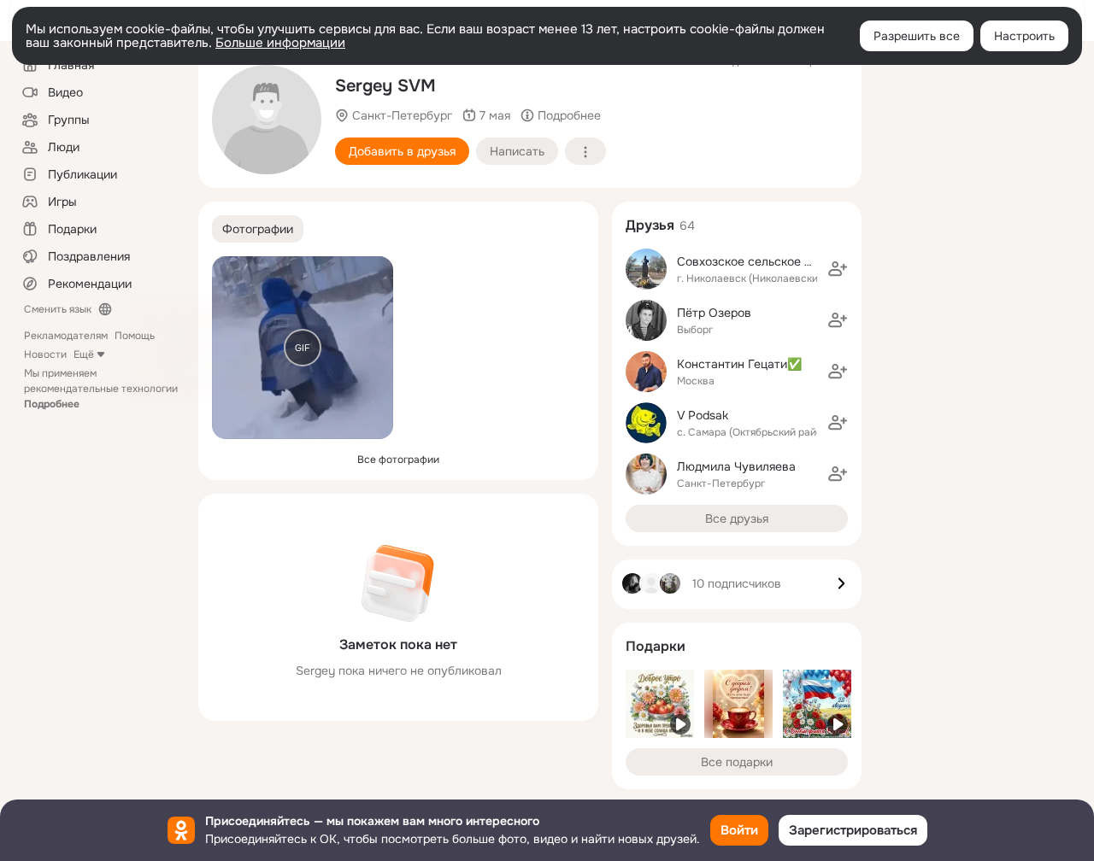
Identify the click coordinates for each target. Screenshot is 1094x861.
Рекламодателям (66, 336)
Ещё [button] (84, 354)
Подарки (655, 646)
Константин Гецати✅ (739, 364)
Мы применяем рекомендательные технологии (101, 388)
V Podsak (702, 415)
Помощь (135, 336)
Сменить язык (57, 309)
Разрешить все (916, 36)
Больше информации (280, 42)
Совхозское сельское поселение (771, 261)
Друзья (650, 225)
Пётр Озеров (714, 312)
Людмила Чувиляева (736, 466)
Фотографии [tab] (257, 229)
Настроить (1024, 36)
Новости (45, 354)
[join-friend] (837, 269)
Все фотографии (398, 459)
